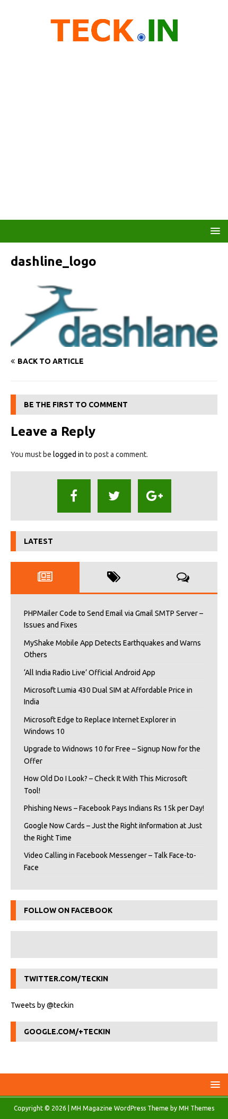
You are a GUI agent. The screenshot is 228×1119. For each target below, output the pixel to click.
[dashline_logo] (114, 341)
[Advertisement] (114, 135)
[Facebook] (74, 496)
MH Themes (196, 1108)
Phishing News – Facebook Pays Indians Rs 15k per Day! (114, 808)
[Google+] (154, 496)
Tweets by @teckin (42, 1005)
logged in (68, 454)
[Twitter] (114, 496)
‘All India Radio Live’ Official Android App (89, 672)
